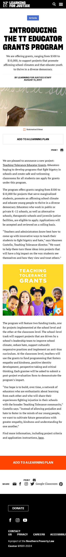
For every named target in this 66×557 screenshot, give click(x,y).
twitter (32, 484)
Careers (39, 534)
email (14, 484)
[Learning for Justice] (19, 4)
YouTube (25, 520)
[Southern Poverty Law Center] (6, 4)
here (41, 438)
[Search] (54, 4)
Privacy (22, 534)
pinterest (61, 484)
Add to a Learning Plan (33, 139)
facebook (20, 484)
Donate (18, 508)
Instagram (26, 484)
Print (54, 150)
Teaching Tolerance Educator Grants (24, 165)
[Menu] (61, 4)
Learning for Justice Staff (34, 78)
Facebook (10, 520)
